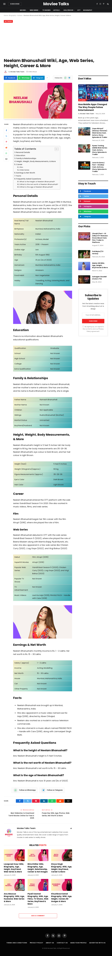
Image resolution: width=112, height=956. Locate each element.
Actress (19, 15)
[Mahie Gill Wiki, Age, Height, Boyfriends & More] (84, 266)
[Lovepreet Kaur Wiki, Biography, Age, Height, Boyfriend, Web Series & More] (14, 855)
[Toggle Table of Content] (55, 149)
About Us (50, 943)
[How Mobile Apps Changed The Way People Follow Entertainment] (93, 92)
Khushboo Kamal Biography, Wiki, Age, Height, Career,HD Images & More (61, 898)
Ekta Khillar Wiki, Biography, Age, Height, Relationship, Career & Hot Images (38, 868)
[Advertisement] (56, 40)
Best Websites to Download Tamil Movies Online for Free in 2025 (21, 815)
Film (21, 167)
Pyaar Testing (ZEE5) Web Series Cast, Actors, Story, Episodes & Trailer (99, 150)
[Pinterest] (6, 141)
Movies (23, 10)
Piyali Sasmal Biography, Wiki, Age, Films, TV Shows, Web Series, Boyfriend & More (38, 899)
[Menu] (4, 4)
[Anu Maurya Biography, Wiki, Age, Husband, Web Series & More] (14, 885)
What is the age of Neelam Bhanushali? (36, 187)
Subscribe (14, 4)
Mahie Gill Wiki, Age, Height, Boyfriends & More (100, 265)
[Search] (108, 4)
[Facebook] (6, 130)
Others (82, 100)
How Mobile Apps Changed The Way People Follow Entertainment (92, 107)
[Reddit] (6, 147)
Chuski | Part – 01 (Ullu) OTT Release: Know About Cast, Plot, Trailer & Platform (100, 237)
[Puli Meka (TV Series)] (84, 254)
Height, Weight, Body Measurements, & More (36, 161)
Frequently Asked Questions (28, 179)
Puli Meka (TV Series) (97, 252)
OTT (78, 10)
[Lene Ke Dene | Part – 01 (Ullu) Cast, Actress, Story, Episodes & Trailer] (84, 165)
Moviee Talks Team (17, 72)
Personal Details (23, 152)
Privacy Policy (36, 943)
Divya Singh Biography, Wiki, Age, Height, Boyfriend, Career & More (61, 868)
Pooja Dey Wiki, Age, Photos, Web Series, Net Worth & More (55, 814)
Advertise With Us (97, 943)
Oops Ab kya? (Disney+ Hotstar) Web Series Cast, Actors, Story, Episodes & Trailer (99, 132)
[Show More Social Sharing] (47, 78)
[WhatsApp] (6, 153)
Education (20, 155)
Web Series (34, 10)
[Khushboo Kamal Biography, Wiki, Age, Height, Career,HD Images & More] (61, 885)
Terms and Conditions (16, 943)
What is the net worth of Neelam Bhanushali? (39, 184)
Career (19, 164)
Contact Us (62, 943)
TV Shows (46, 10)
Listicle (56, 10)
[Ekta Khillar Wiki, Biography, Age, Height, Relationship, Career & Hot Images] (38, 855)
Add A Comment (38, 916)
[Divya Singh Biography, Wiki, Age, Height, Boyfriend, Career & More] (61, 855)
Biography (87, 10)
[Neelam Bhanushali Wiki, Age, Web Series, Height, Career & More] (38, 118)
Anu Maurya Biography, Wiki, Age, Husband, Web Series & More (14, 898)
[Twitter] (6, 136)
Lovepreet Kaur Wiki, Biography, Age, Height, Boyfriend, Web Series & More (14, 868)
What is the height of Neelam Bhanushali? (37, 182)
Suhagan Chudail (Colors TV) (99, 278)
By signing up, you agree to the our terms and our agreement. (93, 329)
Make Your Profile (78, 943)
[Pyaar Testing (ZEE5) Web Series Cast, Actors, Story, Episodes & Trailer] (84, 148)
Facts (18, 176)
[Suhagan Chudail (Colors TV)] (84, 279)
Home (6, 15)
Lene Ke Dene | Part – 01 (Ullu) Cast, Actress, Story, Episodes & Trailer (99, 167)
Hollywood (68, 10)
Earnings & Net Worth (25, 173)
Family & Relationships (26, 158)
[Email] (6, 158)
